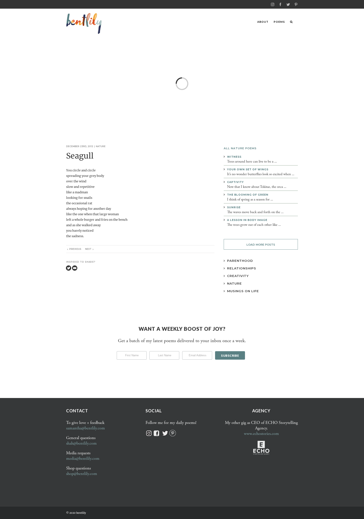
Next (88, 249)
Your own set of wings (247, 169)
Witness (234, 156)
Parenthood (240, 261)
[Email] (74, 268)
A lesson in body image (247, 220)
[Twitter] (68, 268)
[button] (291, 22)
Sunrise (234, 207)
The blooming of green (247, 194)
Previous (75, 249)
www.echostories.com (261, 433)
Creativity (238, 276)
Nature (101, 146)
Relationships (241, 268)
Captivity (235, 182)
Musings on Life (243, 291)
